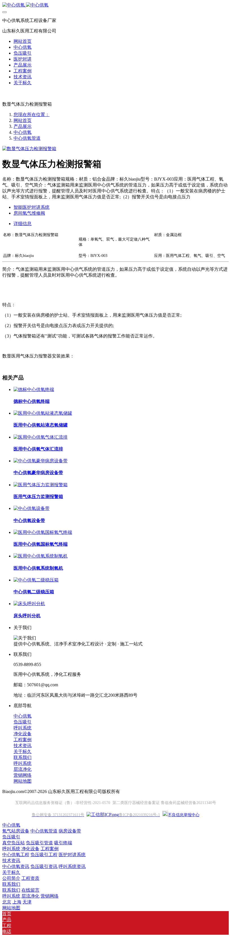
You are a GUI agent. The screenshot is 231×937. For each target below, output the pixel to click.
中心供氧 (23, 132)
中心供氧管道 (27, 138)
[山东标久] (115, 5)
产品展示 (23, 126)
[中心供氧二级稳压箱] (36, 580)
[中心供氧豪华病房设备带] (41, 460)
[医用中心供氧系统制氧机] (41, 556)
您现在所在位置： (32, 114)
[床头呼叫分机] (29, 603)
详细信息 (23, 223)
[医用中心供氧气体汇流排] (41, 437)
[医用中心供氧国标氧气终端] (43, 532)
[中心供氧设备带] (32, 508)
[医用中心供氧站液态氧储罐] (43, 413)
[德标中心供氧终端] (34, 389)
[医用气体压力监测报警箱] (41, 484)
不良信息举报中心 (183, 815)
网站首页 (23, 41)
